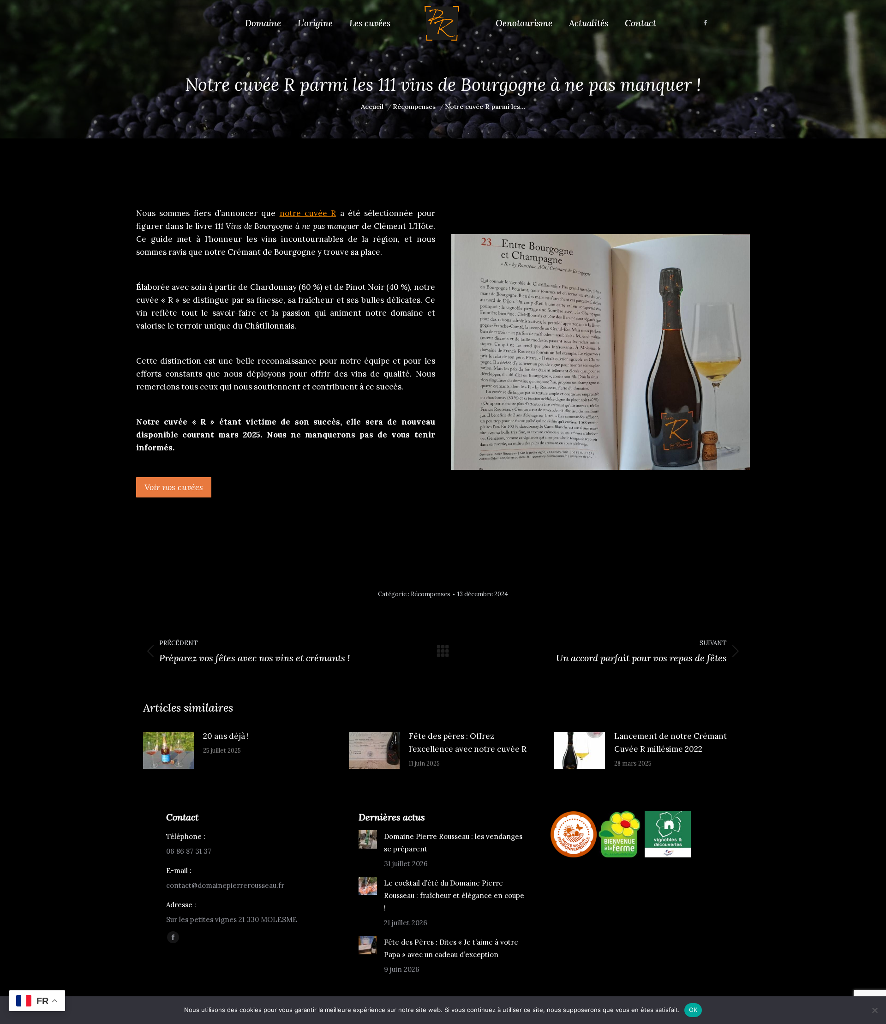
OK (693, 1009)
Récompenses (430, 594)
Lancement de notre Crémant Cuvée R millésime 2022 (670, 742)
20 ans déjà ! (226, 736)
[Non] (874, 1010)
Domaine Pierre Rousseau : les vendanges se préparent (453, 842)
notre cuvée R (308, 213)
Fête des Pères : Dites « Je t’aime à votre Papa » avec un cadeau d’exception (451, 948)
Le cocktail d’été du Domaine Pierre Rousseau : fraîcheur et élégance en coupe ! (454, 895)
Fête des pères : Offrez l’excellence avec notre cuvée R (468, 742)
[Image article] (168, 750)
